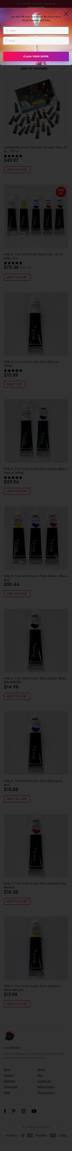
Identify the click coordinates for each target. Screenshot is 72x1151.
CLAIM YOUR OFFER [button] (35, 56)
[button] (66, 14)
